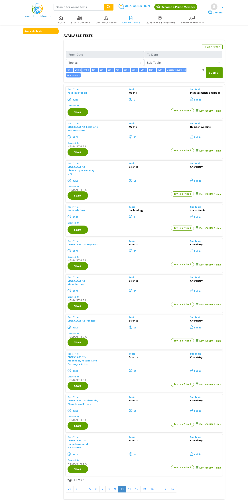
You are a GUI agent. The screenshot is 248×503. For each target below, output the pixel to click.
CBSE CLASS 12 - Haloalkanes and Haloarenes (78, 444)
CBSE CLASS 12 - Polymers (83, 244)
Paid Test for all (77, 92)
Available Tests (33, 31)
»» (172, 489)
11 (129, 489)
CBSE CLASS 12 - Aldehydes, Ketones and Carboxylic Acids (82, 360)
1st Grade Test (76, 210)
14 (152, 489)
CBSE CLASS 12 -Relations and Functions (83, 128)
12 (136, 489)
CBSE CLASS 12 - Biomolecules (77, 282)
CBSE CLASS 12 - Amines (81, 320)
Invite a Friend (182, 110)
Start (78, 112)
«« (69, 489)
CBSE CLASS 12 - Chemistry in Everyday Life (81, 170)
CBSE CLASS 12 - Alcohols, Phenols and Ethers (83, 402)
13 (144, 489)
